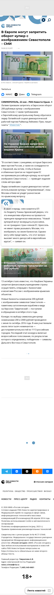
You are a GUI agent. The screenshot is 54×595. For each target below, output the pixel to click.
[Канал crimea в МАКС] (47, 471)
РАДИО (33, 499)
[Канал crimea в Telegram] (7, 471)
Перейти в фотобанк (31, 83)
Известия (15, 125)
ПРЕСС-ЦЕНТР (20, 499)
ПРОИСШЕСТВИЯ (34, 491)
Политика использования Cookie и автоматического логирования (25, 522)
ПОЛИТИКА (8, 491)
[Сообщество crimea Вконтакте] (17, 471)
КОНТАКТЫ (44, 499)
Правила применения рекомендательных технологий (26, 529)
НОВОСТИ (6, 499)
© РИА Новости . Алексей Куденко (12, 83)
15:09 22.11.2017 (7, 48)
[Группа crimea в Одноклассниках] (37, 471)
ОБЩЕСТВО (20, 491)
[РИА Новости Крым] (10, 26)
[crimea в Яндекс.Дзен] (27, 471)
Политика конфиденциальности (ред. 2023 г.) (22, 526)
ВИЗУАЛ (47, 491)
